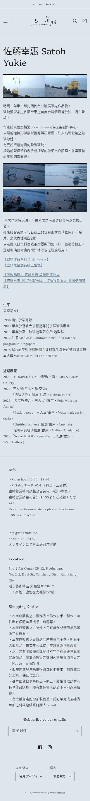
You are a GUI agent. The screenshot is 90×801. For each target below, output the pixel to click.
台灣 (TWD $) (28, 776)
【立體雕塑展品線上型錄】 (23, 265)
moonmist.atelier (40, 793)
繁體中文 (59, 776)
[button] (5, 21)
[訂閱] (76, 731)
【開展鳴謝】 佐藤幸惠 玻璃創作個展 (31, 274)
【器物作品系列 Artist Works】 (26, 259)
